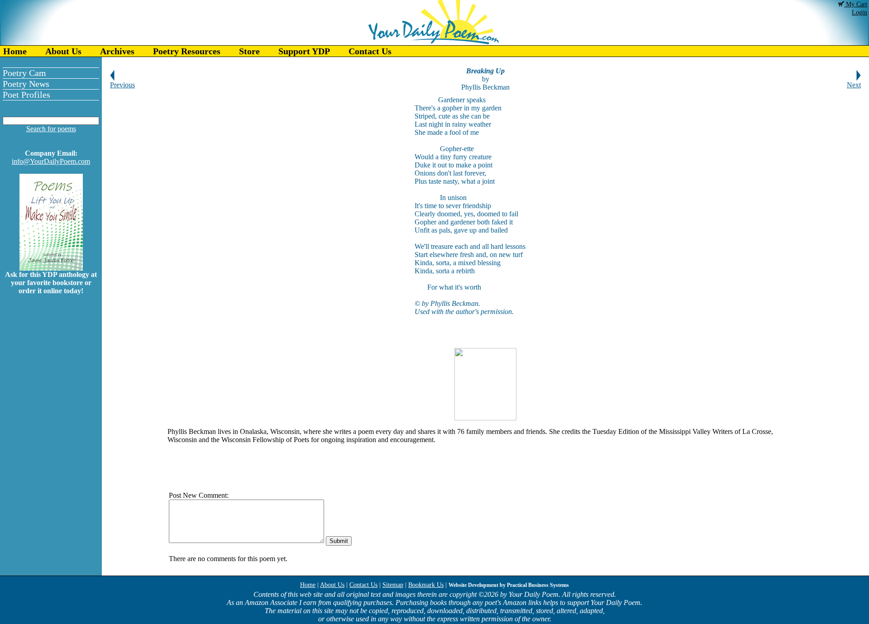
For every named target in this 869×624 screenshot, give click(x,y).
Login (859, 12)
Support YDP (304, 51)
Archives (117, 51)
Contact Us (370, 51)
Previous (122, 85)
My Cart (855, 4)
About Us (63, 51)
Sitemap (392, 584)
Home (15, 51)
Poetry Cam (24, 73)
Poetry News (26, 84)
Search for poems (51, 129)
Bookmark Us (426, 584)
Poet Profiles (26, 95)
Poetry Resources (186, 51)
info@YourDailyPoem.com (51, 161)
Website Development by (509, 585)
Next (854, 85)
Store (249, 51)
